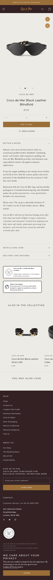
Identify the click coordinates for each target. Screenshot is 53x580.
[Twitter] (9, 519)
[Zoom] (47, 19)
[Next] (32, 88)
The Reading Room (11, 452)
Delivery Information (12, 413)
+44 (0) (23, 503)
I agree (26, 573)
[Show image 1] (25, 88)
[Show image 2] (27, 88)
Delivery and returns (16, 256)
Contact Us (7, 405)
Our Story (7, 448)
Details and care (13, 248)
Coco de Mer (18, 356)
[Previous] (20, 88)
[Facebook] (4, 519)
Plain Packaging (10, 422)
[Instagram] (15, 519)
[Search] (42, 9)
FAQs (5, 401)
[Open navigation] (3, 9)
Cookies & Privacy (10, 567)
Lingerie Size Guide (11, 409)
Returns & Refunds (11, 426)
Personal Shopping (11, 430)
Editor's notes (12, 143)
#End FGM (7, 456)
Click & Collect (9, 417)
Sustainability (9, 460)
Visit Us (6, 434)
